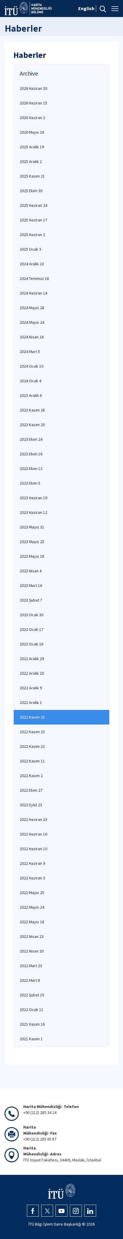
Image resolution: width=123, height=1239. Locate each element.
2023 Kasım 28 (32, 410)
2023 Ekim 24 (31, 439)
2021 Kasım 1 (31, 1038)
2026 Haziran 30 (33, 88)
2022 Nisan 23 (32, 936)
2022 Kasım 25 (32, 717)
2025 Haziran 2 (32, 234)
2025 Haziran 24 (33, 205)
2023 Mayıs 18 (32, 556)
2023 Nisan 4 (30, 571)
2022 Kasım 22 (32, 746)
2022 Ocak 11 (31, 1009)
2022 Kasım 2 (31, 775)
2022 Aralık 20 (32, 673)
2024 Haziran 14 (33, 293)
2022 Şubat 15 (32, 995)
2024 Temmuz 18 (34, 278)
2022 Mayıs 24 (32, 907)
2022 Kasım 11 (32, 761)
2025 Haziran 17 (33, 220)
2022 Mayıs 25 (32, 892)
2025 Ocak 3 (30, 249)
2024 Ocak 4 (30, 380)
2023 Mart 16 (31, 585)
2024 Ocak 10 (31, 366)
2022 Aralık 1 (31, 702)
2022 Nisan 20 (32, 951)
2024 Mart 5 (30, 351)
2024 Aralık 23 (32, 263)
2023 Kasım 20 (32, 424)
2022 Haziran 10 (33, 848)
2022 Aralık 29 (32, 658)
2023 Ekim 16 (31, 454)
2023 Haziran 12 (33, 512)
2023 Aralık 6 (31, 395)
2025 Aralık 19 (32, 147)
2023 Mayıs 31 (32, 527)
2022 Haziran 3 (32, 878)
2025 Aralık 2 (31, 161)
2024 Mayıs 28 (32, 307)
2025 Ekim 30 (31, 190)
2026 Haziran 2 (32, 117)
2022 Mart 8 (30, 980)
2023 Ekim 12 (31, 468)
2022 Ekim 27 (31, 790)
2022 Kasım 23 (32, 731)
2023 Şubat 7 (31, 600)
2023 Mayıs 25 (32, 541)
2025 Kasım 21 (32, 176)
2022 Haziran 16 (33, 834)
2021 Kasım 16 (32, 1024)
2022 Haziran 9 (32, 863)
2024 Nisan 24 (32, 337)
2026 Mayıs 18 (32, 132)
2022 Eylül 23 (31, 804)
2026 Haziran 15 (33, 103)
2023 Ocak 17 (31, 629)
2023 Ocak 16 (31, 644)
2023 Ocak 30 (31, 614)
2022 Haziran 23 (33, 819)
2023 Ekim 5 (30, 483)
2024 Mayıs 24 (32, 322)
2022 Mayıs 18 (32, 921)
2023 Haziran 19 (33, 497)
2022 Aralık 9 (31, 688)
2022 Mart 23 (31, 965)
